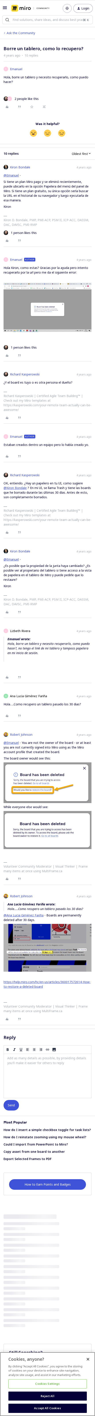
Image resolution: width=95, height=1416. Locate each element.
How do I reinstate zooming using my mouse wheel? (45, 1137)
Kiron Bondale (20, 167)
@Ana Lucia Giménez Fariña (24, 915)
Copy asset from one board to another (34, 1151)
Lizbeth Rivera (20, 631)
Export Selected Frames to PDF (27, 1159)
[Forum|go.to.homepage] (30, 8)
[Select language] (67, 8)
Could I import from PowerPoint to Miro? (36, 1144)
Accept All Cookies (47, 1408)
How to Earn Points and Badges (48, 1184)
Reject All (47, 1396)
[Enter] (7, 19)
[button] (5, 9)
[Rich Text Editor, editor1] (47, 1076)
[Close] (88, 1359)
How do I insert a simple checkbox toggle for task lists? (47, 1130)
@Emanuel (11, 175)
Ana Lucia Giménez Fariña (28, 696)
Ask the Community (21, 33)
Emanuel (16, 69)
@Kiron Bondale (15, 488)
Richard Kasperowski (25, 374)
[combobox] (47, 19)
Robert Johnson (21, 734)
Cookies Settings (47, 1384)
